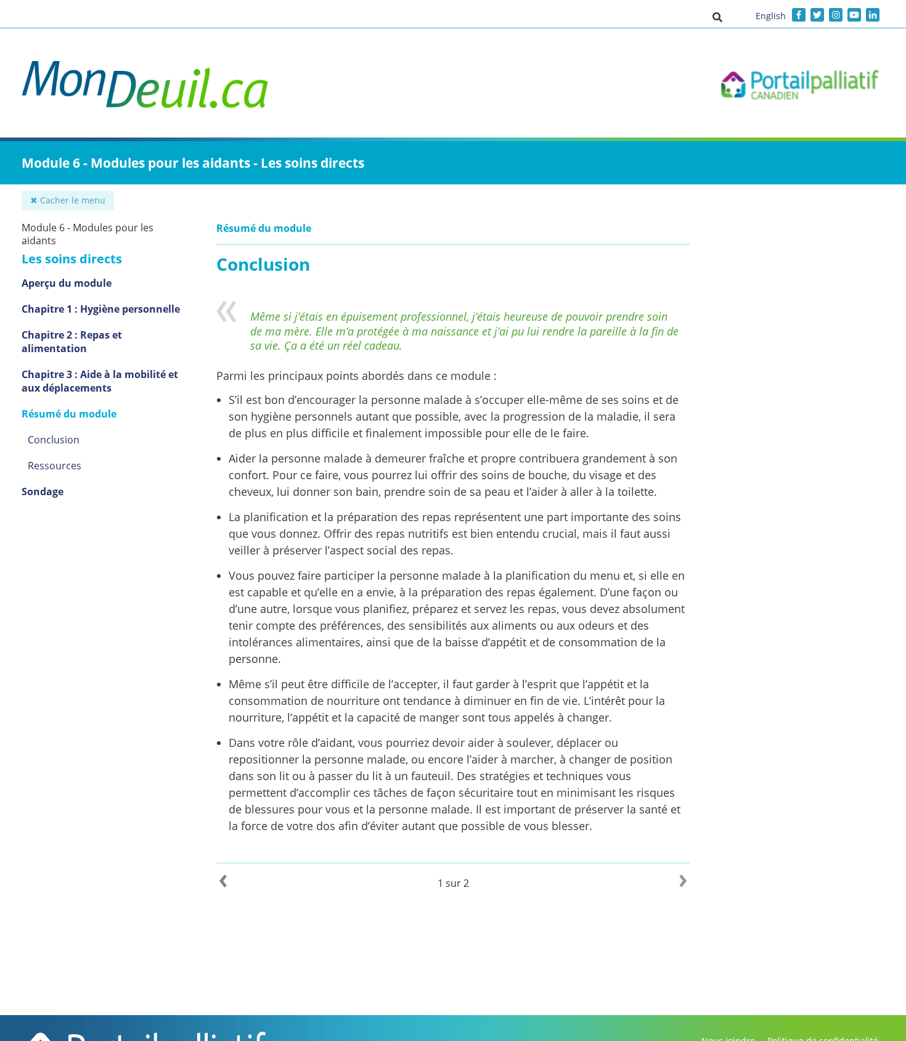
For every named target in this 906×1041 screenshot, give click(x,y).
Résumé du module (69, 414)
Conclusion (54, 439)
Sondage (42, 491)
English (771, 16)
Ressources (54, 465)
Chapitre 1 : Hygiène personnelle (101, 309)
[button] (717, 16)
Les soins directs (72, 258)
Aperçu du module (67, 283)
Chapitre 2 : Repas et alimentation (72, 341)
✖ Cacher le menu (67, 200)
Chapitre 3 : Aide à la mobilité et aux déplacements (100, 381)
